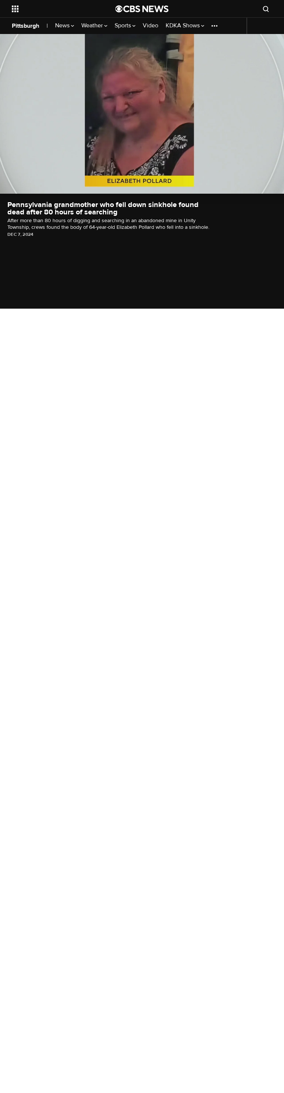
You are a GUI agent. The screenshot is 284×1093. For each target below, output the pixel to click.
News (63, 25)
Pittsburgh (25, 26)
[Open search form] (266, 9)
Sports (123, 25)
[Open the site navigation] (55, 9)
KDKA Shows (183, 25)
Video (150, 25)
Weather (92, 25)
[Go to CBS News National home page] (142, 9)
